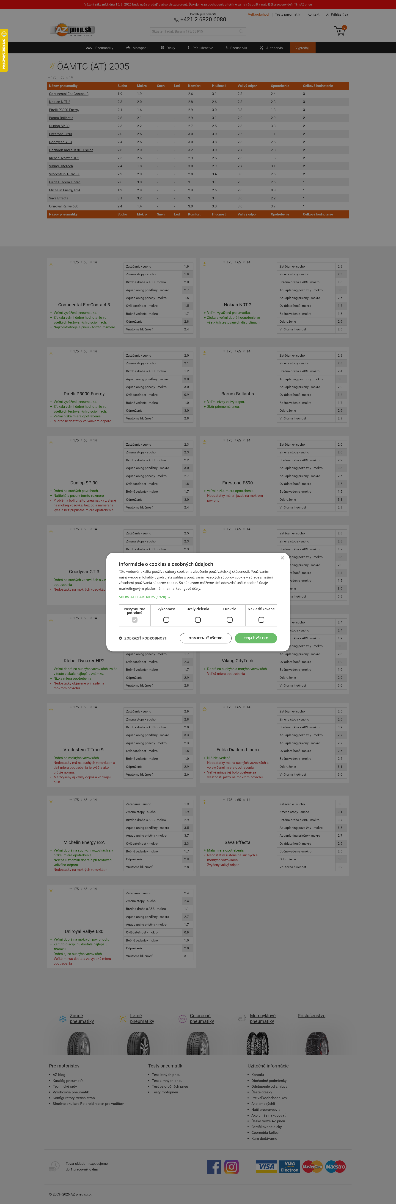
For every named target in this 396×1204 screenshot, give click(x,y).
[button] (198, 597)
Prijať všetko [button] (256, 638)
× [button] (282, 558)
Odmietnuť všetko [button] (206, 638)
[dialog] (198, 602)
